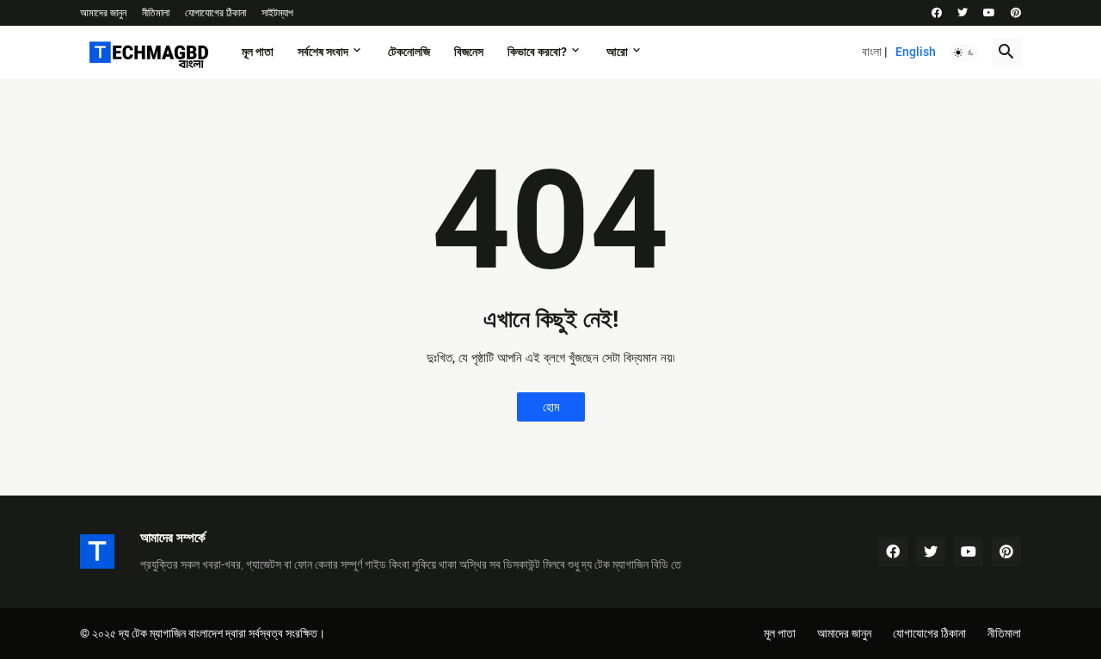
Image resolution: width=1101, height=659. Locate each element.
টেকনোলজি (409, 52)
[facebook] (937, 13)
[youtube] (989, 13)
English (915, 52)
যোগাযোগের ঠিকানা (215, 13)
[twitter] (962, 13)
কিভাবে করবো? (537, 52)
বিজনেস (468, 52)
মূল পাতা (258, 52)
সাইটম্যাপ (277, 13)
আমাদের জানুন (103, 13)
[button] (964, 52)
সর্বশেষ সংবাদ (323, 52)
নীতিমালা (155, 13)
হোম (551, 407)
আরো (617, 52)
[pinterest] (1016, 13)
